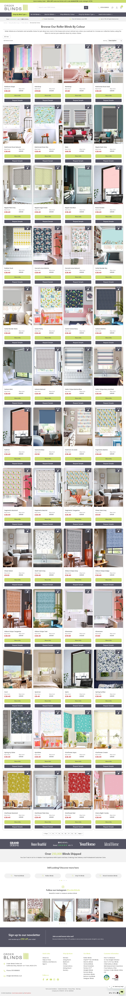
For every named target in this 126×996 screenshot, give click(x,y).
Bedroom (66, 962)
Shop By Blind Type (19, 14)
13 (75, 833)
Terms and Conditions (51, 989)
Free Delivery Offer (110, 968)
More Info (17, 96)
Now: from (7, 88)
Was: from (22, 88)
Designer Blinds (88, 978)
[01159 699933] (99, 7)
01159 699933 (104, 7)
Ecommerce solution (17, 993)
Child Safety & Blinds (111, 964)
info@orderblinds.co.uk (14, 976)
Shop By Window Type (86, 14)
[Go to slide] (59, 880)
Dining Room (67, 968)
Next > (80, 833)
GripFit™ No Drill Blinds (90, 960)
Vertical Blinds (88, 964)
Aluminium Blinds (89, 974)
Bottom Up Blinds (89, 976)
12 (72, 833)
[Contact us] (112, 7)
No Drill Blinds (35, 14)
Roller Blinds (49, 876)
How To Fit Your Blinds (111, 962)
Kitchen (65, 958)
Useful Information (104, 14)
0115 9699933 (15, 970)
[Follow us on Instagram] (54, 980)
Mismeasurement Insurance (113, 966)
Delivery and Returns (49, 962)
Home (5, 22)
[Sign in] (117, 7)
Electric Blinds (49, 14)
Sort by (105, 40)
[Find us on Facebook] (44, 980)
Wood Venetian (88, 966)
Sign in (45, 964)
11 (68, 833)
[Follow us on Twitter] (47, 980)
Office (65, 964)
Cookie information (62, 989)
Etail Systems (27, 993)
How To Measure (109, 958)
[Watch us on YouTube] (51, 980)
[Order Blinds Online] (22, 956)
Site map (78, 989)
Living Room (67, 960)
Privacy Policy (71, 989)
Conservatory (67, 966)
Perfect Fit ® (87, 968)
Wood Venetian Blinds (109, 876)
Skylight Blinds (88, 970)
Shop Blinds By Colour (67, 14)
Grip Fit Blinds (79, 876)
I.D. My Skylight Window (111, 960)
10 (65, 833)
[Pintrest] (58, 980)
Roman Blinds (87, 972)
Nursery (65, 970)
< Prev (46, 833)
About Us (46, 958)
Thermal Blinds (19, 876)
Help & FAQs (47, 960)
